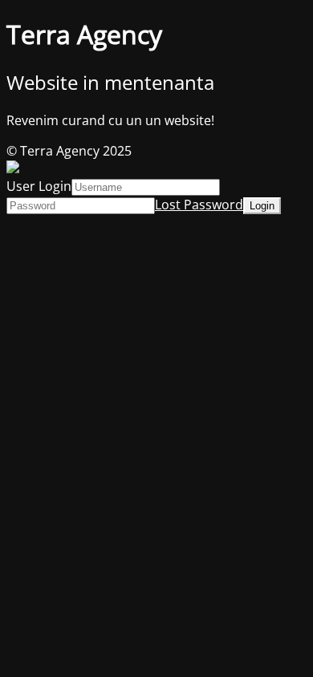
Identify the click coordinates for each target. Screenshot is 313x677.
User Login (38, 186)
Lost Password (199, 204)
